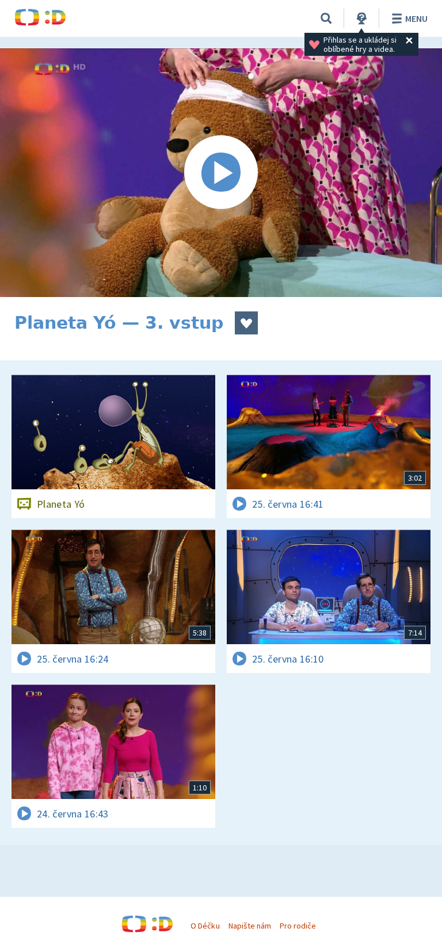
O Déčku (204, 925)
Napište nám (249, 925)
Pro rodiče (298, 925)
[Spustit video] (221, 172)
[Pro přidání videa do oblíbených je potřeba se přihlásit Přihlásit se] (246, 322)
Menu (416, 18)
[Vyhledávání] (326, 18)
